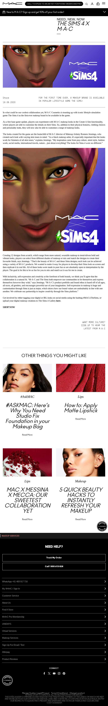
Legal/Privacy (43, 693)
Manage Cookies (29, 693)
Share (6, 98)
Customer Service (10, 595)
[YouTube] (54, 673)
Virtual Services (9, 631)
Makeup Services (10, 638)
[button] (103, 3)
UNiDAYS (6, 624)
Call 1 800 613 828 (54, 566)
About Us (6, 603)
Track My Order (54, 558)
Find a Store (7, 609)
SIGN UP (85, 325)
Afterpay (6, 652)
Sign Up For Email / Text (13, 645)
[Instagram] (59, 673)
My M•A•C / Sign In (11, 588)
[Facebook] (44, 673)
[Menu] (103, 3)
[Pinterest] (64, 673)
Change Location (77, 693)
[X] (49, 673)
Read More (27, 435)
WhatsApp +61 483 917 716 (15, 581)
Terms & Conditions (59, 693)
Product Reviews (10, 659)
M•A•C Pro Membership (13, 617)
